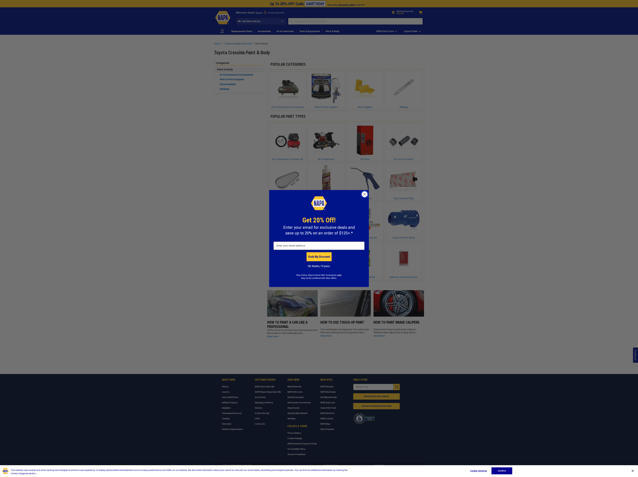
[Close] (632, 471)
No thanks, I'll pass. (319, 266)
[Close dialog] (365, 194)
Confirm (502, 471)
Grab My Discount (319, 256)
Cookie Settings (478, 471)
